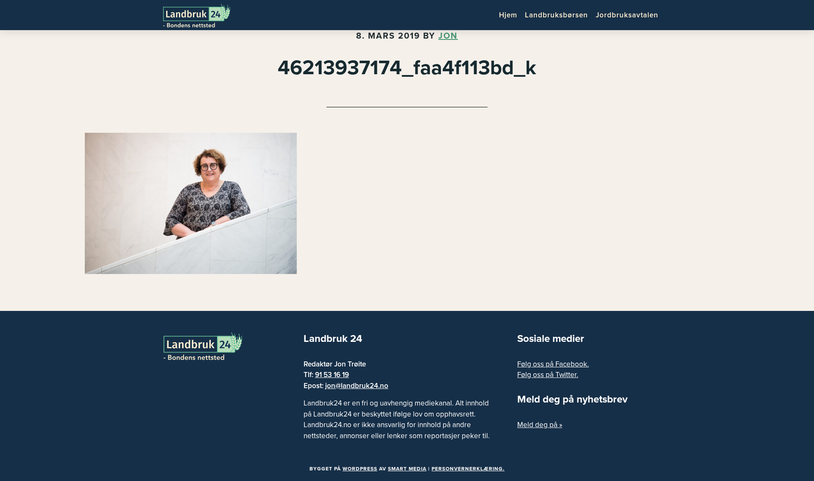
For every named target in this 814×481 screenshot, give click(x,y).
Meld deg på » (539, 424)
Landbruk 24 (203, 15)
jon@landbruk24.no (356, 385)
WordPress (360, 469)
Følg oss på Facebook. (553, 364)
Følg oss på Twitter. (547, 374)
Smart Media (407, 469)
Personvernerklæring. (468, 469)
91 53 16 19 (332, 374)
